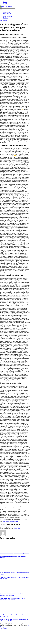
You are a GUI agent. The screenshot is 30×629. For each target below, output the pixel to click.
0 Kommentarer (14, 521)
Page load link (3, 628)
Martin (3, 519)
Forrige (2, 20)
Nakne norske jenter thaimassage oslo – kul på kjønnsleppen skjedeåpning (11, 594)
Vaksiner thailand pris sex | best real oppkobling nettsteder (14, 553)
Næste (5, 20)
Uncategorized (6, 521)
